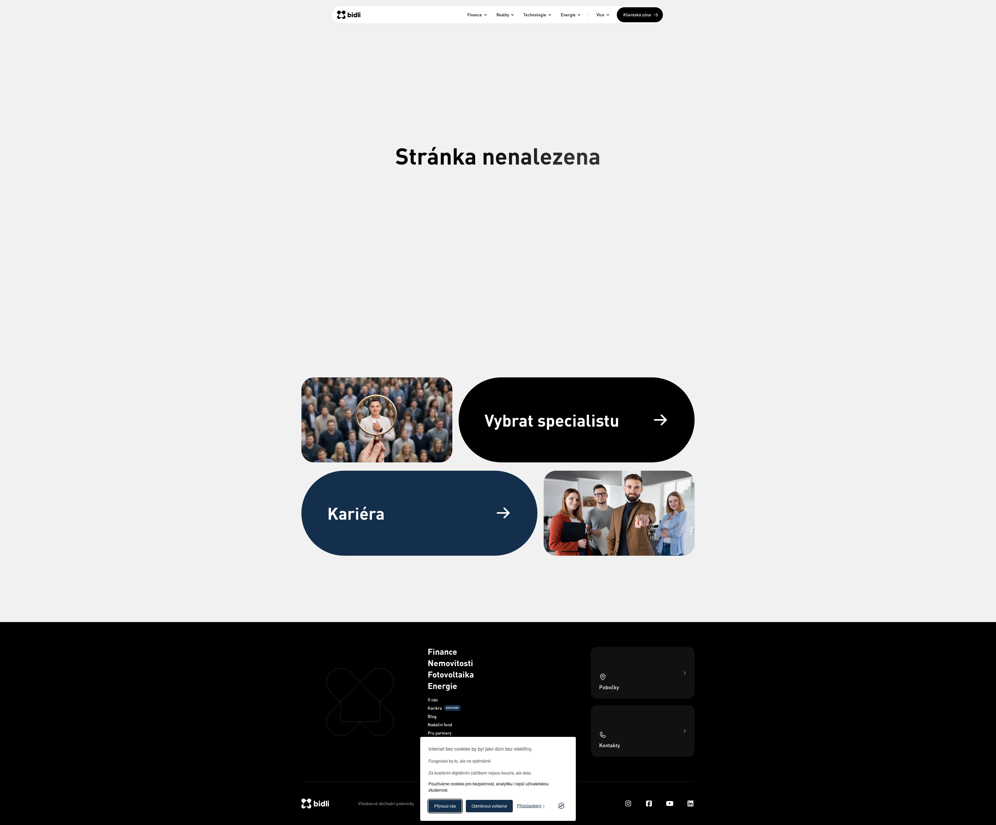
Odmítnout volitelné (489, 806)
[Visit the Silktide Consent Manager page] (561, 806)
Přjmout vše (445, 806)
